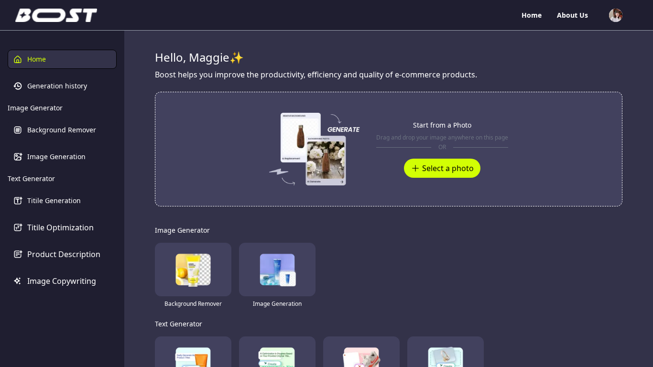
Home (532, 15)
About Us (572, 15)
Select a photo (448, 168)
